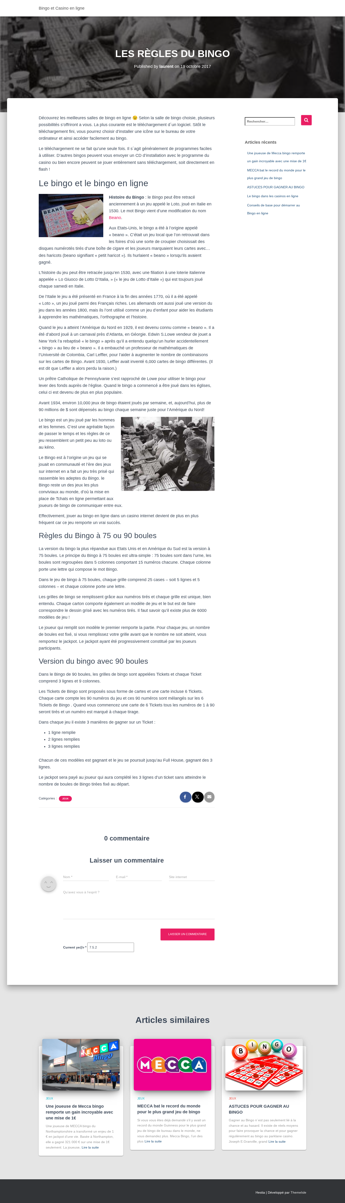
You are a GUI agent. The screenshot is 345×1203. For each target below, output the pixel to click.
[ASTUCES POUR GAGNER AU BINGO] (264, 1064)
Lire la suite (90, 1147)
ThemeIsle (298, 1192)
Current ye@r (74, 947)
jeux (65, 798)
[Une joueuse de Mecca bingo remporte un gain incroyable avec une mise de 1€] (81, 1064)
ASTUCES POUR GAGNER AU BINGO (275, 187)
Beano (115, 217)
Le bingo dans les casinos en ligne (272, 196)
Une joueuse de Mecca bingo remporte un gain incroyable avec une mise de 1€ (79, 1112)
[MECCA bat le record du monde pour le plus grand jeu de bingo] (172, 1064)
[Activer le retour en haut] (336, 1193)
